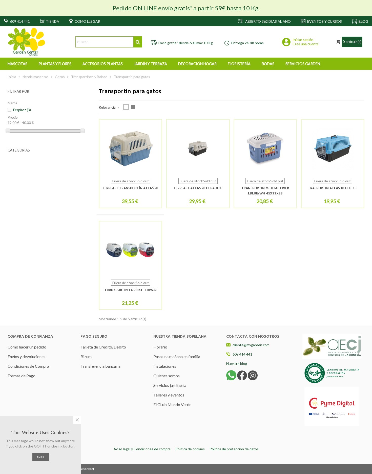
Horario (160, 346)
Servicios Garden (302, 64)
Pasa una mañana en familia (176, 356)
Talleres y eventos (168, 394)
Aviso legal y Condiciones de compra (142, 449)
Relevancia (107, 107)
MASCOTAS (17, 64)
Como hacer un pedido (27, 346)
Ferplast (22, 110)
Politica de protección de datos (234, 449)
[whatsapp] (231, 375)
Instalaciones (164, 366)
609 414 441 (242, 354)
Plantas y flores (54, 64)
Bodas (268, 64)
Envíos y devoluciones (26, 356)
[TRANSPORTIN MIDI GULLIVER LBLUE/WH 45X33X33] (265, 149)
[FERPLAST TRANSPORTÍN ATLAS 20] (130, 149)
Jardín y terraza (150, 64)
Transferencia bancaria (100, 366)
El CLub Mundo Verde (172, 404)
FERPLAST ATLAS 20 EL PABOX (198, 188)
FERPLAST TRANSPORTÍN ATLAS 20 (130, 188)
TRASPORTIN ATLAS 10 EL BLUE (332, 188)
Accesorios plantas (102, 64)
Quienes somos (166, 375)
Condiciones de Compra (28, 366)
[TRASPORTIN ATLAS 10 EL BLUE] (333, 149)
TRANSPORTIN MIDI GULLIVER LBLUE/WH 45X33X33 (265, 191)
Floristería (239, 64)
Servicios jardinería (169, 385)
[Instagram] (253, 375)
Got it (40, 457)
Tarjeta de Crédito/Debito (103, 346)
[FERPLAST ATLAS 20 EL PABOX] (198, 149)
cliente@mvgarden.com (251, 345)
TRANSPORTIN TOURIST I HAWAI (131, 290)
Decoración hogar (197, 64)
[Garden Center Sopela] (27, 42)
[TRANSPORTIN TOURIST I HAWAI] (130, 250)
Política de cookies (190, 449)
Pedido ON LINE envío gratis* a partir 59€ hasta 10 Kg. (186, 8)
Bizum (86, 356)
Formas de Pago (21, 375)
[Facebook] (242, 375)
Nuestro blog (236, 363)
